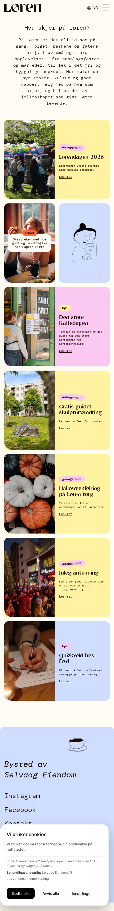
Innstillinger (82, 893)
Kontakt (18, 823)
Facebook (20, 809)
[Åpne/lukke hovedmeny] (106, 8)
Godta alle (20, 893)
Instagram (22, 795)
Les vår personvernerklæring (28, 879)
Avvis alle (50, 893)
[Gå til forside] (22, 8)
